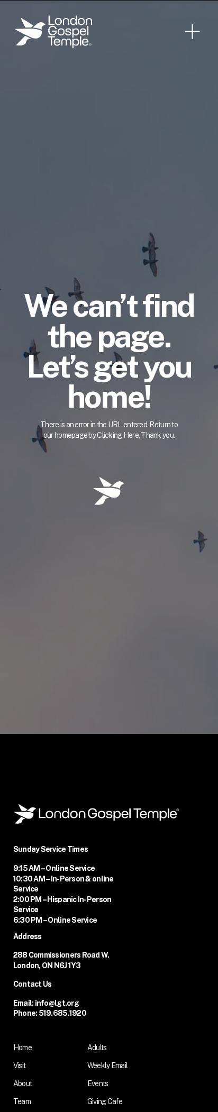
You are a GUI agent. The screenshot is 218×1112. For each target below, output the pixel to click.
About (22, 1083)
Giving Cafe (104, 1101)
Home (22, 1047)
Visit (19, 1065)
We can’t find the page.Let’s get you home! (109, 350)
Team (22, 1101)
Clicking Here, (119, 435)
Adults (97, 1047)
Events (97, 1083)
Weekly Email (107, 1065)
